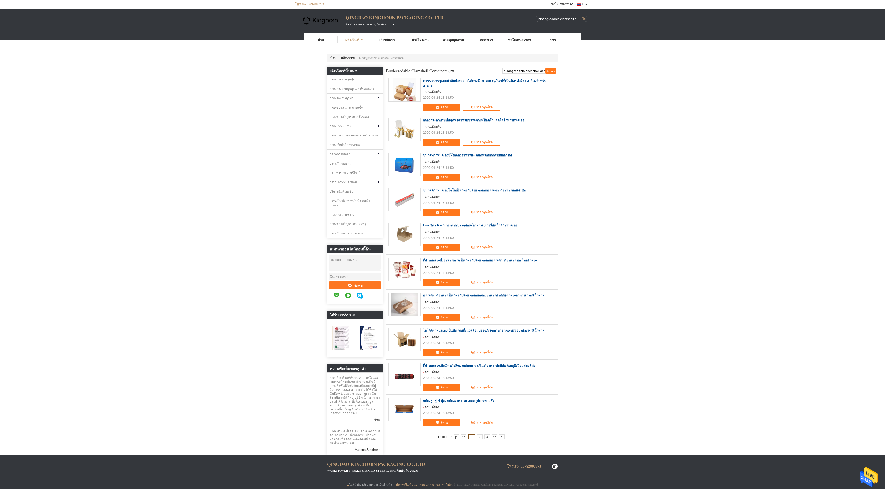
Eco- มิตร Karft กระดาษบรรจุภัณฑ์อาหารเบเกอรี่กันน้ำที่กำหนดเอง (470, 225)
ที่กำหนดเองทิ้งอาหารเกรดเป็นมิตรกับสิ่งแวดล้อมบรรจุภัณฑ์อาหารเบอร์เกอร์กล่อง (480, 260)
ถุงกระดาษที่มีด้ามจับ (343, 182)
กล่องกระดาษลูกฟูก (342, 79)
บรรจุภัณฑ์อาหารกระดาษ (346, 233)
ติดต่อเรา (486, 39)
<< (463, 437)
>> (494, 437)
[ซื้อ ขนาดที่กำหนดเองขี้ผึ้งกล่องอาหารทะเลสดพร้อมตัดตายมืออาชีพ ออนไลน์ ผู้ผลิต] (404, 164)
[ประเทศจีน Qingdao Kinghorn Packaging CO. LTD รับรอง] (341, 337)
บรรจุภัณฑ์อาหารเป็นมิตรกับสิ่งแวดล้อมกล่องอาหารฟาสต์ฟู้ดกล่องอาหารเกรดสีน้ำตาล (483, 295)
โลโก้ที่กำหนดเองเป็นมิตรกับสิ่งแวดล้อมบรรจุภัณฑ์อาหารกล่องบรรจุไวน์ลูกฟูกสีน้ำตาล (483, 330)
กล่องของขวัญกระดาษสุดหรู (348, 224)
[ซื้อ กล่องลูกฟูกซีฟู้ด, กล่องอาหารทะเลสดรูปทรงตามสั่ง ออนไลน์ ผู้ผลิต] (404, 409)
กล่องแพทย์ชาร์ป (340, 126)
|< (456, 437)
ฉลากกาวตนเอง (340, 154)
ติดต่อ (358, 285)
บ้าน (321, 39)
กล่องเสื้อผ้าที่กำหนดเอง (345, 145)
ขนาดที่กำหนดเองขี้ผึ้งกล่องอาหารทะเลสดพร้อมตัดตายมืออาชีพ (467, 155)
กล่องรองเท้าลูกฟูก (342, 98)
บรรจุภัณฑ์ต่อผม (340, 163)
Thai (585, 4)
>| (502, 437)
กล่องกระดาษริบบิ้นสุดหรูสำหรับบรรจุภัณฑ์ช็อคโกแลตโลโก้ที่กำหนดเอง (473, 120)
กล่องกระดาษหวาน (342, 214)
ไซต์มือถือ (355, 484)
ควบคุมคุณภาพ (453, 39)
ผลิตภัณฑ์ (352, 39)
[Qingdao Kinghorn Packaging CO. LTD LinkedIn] (555, 465)
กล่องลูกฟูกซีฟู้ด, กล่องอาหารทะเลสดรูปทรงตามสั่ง (458, 400)
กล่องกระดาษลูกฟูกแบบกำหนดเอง (352, 89)
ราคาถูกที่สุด (484, 107)
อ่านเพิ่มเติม (433, 92)
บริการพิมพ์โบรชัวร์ (342, 191)
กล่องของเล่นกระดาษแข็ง (346, 107)
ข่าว (553, 39)
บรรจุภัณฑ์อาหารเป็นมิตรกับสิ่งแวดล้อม (350, 203)
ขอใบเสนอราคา (562, 4)
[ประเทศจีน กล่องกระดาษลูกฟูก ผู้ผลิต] (320, 20)
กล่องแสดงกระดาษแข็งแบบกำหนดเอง (354, 135)
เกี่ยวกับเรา (387, 39)
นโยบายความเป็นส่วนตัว (377, 484)
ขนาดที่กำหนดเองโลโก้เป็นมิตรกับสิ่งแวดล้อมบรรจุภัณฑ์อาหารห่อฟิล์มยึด (474, 190)
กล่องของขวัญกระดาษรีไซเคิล (349, 117)
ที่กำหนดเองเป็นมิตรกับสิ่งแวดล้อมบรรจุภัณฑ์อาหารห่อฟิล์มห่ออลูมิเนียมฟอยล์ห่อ (479, 365)
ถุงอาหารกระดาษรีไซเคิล (346, 173)
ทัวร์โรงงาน (420, 39)
